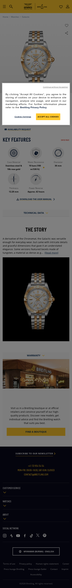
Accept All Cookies (48, 116)
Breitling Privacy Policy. (33, 107)
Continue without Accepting (55, 87)
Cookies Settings (23, 116)
